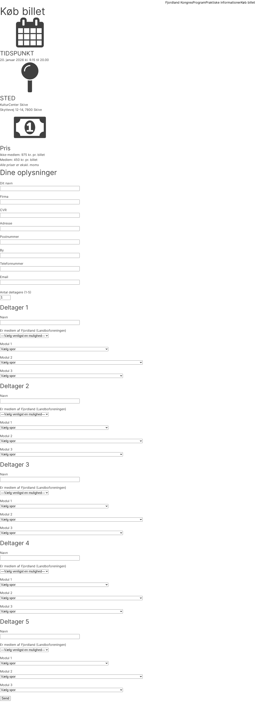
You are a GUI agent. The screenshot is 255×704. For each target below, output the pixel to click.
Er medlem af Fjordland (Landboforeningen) (33, 330)
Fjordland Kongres (179, 2)
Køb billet (248, 2)
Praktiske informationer (223, 2)
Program (199, 2)
